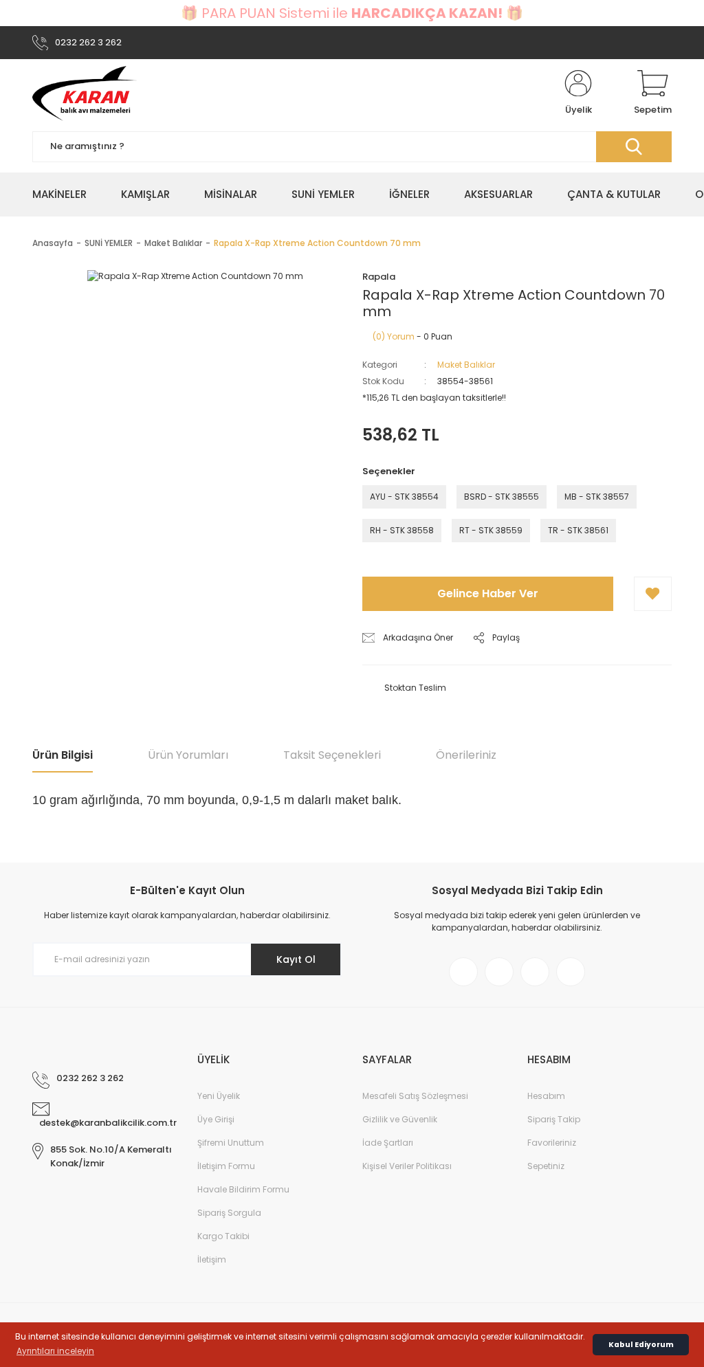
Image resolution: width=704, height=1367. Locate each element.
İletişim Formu (226, 1166)
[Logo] (84, 93)
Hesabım (546, 1096)
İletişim (211, 1259)
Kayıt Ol (296, 959)
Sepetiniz (545, 1166)
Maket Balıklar (466, 364)
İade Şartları (387, 1142)
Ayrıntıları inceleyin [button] (55, 1351)
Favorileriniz (551, 1142)
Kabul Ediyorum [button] (641, 1345)
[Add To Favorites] (653, 594)
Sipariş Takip (553, 1119)
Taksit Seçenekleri (332, 755)
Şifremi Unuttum (230, 1142)
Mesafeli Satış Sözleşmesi (415, 1096)
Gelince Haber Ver (487, 593)
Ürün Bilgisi (62, 755)
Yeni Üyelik (218, 1096)
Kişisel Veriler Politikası (407, 1166)
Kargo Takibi (223, 1236)
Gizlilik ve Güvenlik (399, 1119)
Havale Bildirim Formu (243, 1189)
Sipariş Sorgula (229, 1213)
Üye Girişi (215, 1119)
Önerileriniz (466, 755)
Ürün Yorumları (188, 755)
